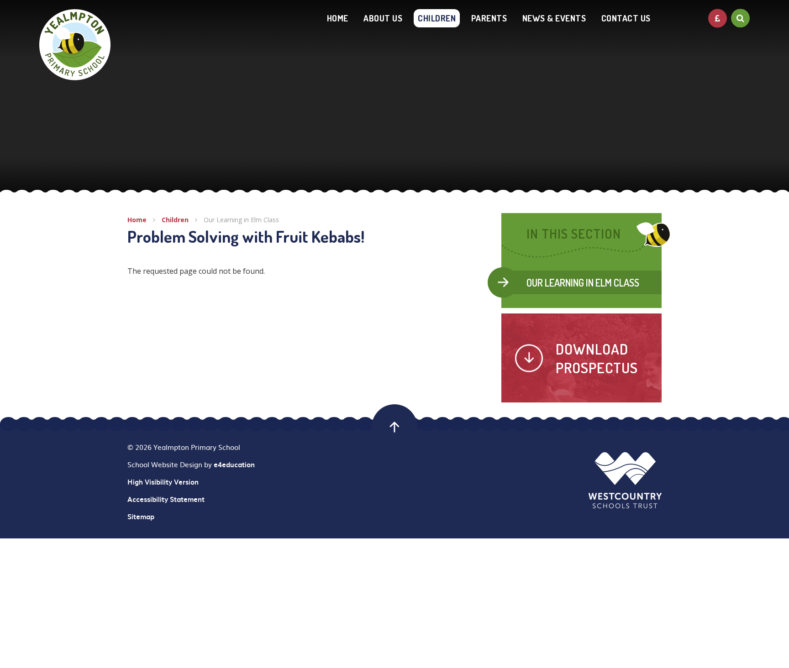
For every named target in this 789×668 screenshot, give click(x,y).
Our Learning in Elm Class (241, 219)
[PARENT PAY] (717, 18)
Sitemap (140, 516)
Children (175, 219)
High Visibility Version (163, 482)
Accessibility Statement (166, 499)
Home (137, 219)
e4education (234, 464)
